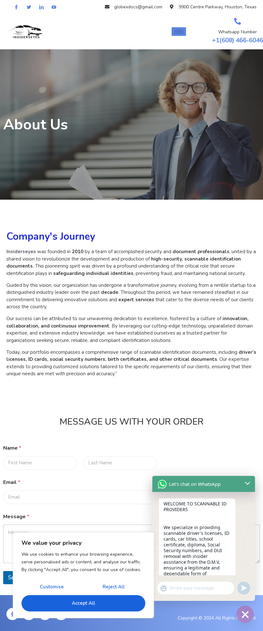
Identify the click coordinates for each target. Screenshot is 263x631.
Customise (52, 587)
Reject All (114, 587)
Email (11, 482)
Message (16, 517)
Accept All (83, 603)
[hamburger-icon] (179, 31)
